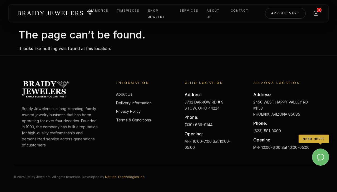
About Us (124, 94)
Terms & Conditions (133, 120)
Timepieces (128, 10)
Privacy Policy (128, 111)
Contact (240, 10)
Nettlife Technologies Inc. (125, 177)
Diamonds (98, 10)
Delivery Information (134, 103)
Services (189, 10)
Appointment (285, 13)
